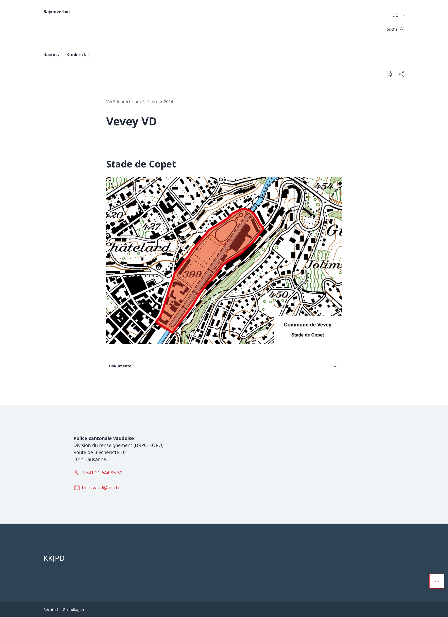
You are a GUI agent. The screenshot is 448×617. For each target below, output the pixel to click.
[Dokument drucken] (389, 74)
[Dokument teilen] (401, 74)
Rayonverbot (56, 11)
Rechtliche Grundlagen (63, 609)
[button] (436, 581)
